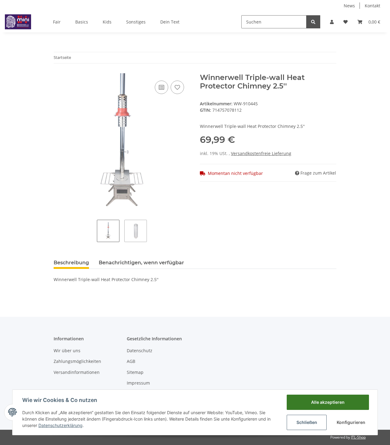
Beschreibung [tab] (71, 263)
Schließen (306, 422)
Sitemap (135, 372)
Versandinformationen (77, 372)
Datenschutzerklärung (60, 425)
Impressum (138, 383)
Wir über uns (67, 350)
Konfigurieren (351, 422)
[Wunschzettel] (346, 21)
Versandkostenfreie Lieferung (261, 153)
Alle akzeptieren (328, 402)
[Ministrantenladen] (18, 21)
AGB (131, 361)
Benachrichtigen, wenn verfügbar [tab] (141, 263)
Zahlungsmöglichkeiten (77, 361)
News (349, 6)
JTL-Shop (358, 437)
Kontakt (372, 6)
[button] (332, 21)
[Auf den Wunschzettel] (177, 87)
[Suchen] (313, 21)
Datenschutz (139, 350)
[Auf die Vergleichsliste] (161, 87)
